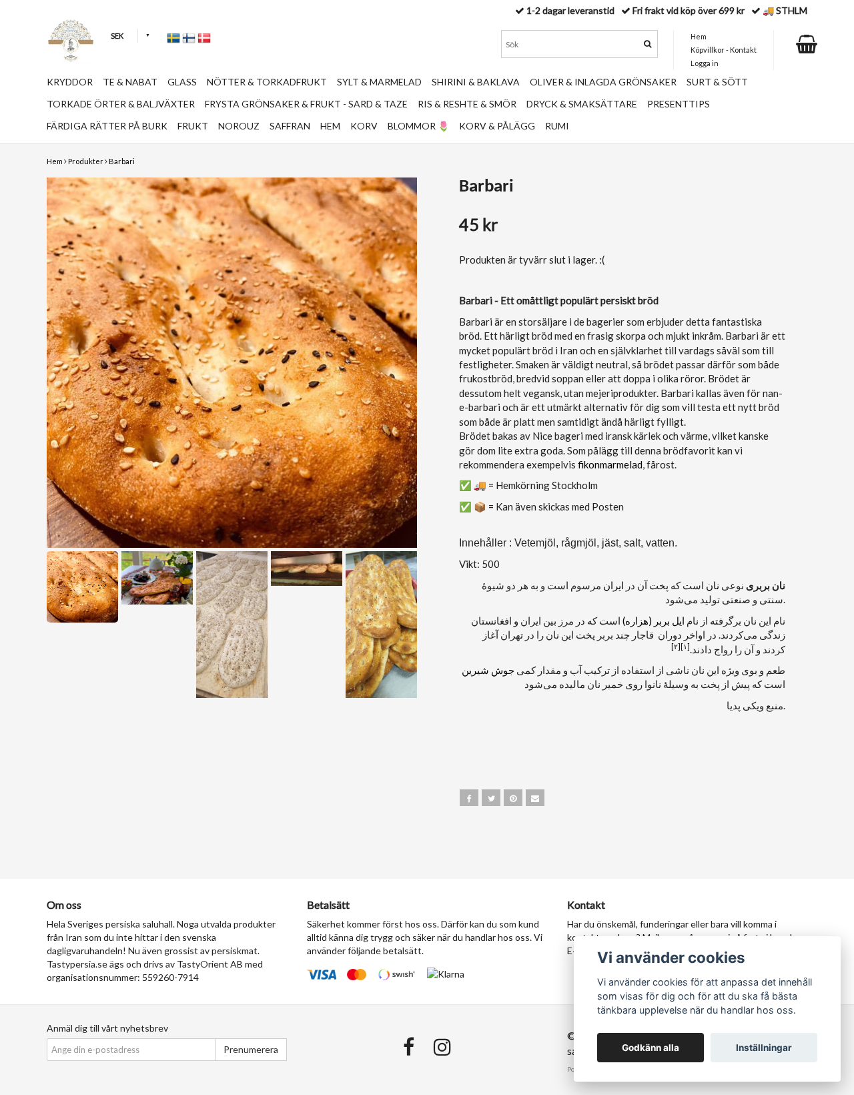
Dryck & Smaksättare (581, 103)
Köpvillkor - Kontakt (724, 49)
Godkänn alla (650, 1047)
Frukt (192, 125)
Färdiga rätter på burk (107, 125)
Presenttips (678, 103)
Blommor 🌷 (418, 125)
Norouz (239, 125)
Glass (182, 81)
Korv (364, 125)
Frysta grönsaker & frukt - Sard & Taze (306, 103)
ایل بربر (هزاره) (653, 621)
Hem (55, 161)
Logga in (705, 63)
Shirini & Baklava (476, 81)
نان (712, 585)
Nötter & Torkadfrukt (267, 81)
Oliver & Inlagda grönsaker (603, 81)
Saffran (290, 125)
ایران (613, 585)
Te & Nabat (130, 81)
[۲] (676, 646)
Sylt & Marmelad (379, 81)
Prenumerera (251, 1049)
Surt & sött (717, 81)
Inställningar (764, 1047)
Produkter (85, 161)
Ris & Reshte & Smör (467, 103)
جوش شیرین (488, 670)
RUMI (557, 125)
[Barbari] (232, 362)
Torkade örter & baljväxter (121, 103)
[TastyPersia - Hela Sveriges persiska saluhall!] (71, 40)
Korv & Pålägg (497, 125)
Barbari (122, 161)
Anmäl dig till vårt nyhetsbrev (107, 1028)
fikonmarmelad (610, 464)
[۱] (685, 646)
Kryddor (70, 81)
